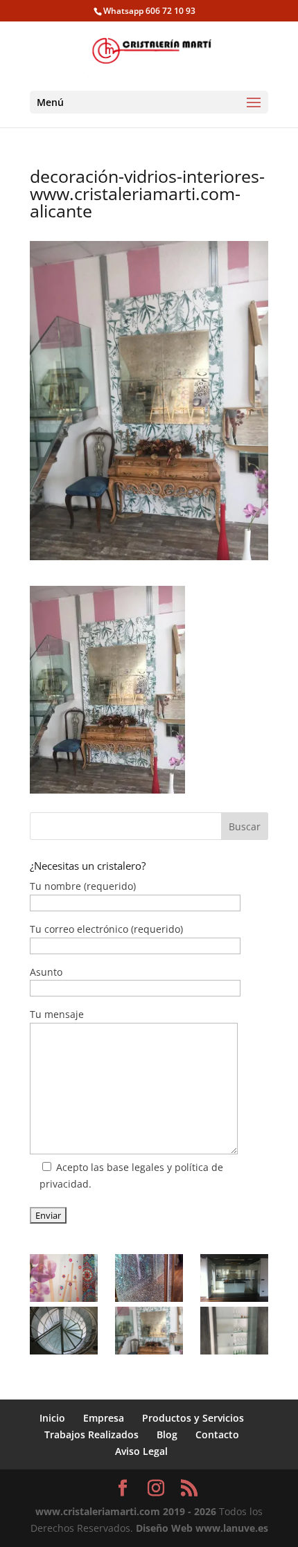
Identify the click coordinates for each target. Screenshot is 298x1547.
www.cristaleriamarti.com (97, 1511)
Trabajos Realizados (91, 1434)
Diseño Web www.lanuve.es (202, 1528)
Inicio (52, 1417)
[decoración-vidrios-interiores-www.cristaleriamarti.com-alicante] (149, 1330)
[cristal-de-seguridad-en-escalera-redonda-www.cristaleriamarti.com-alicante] (64, 1330)
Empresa (103, 1417)
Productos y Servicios (193, 1417)
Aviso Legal (141, 1451)
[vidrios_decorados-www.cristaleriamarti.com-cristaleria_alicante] (64, 1278)
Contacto (217, 1434)
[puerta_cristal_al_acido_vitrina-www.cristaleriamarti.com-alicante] (234, 1330)
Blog (167, 1434)
